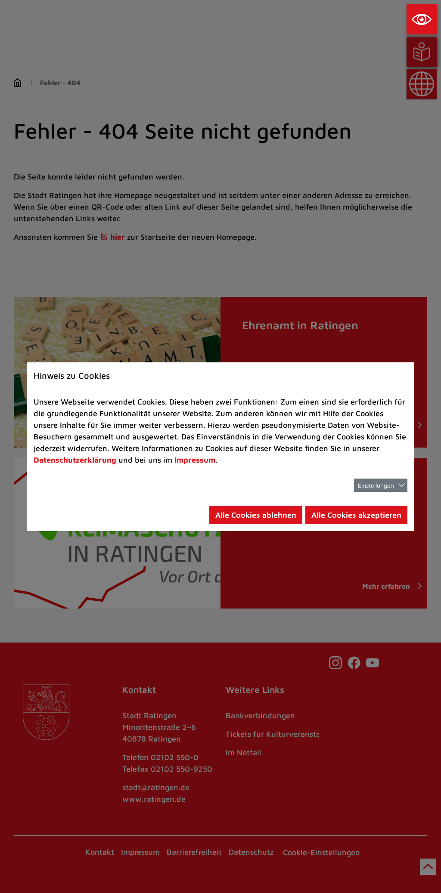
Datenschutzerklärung (75, 459)
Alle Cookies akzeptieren (356, 514)
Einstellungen (376, 485)
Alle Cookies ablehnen (255, 514)
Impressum (194, 459)
